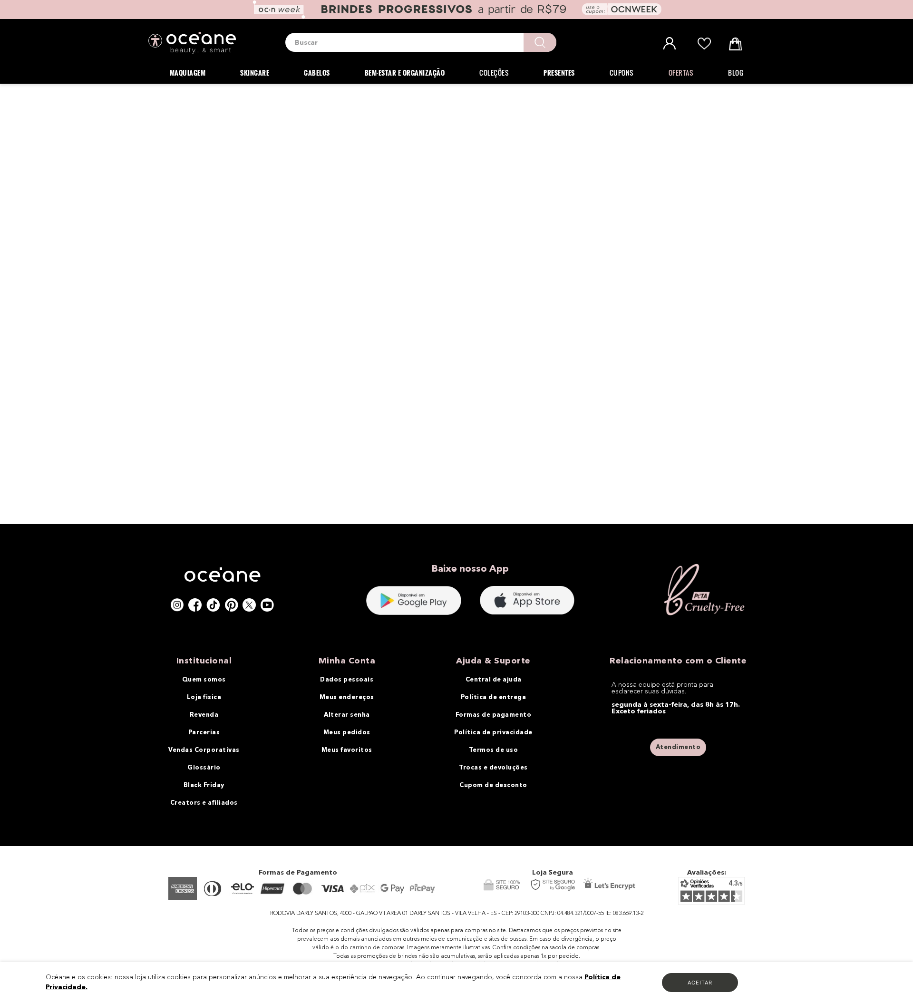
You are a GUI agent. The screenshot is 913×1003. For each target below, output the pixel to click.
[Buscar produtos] (540, 42)
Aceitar (700, 982)
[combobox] (420, 42)
